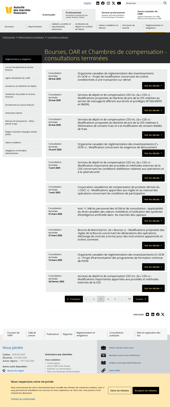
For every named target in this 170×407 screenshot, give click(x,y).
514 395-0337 (15, 357)
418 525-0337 (14, 354)
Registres (67, 334)
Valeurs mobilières (13, 142)
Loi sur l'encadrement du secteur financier (19, 68)
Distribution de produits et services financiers (20, 95)
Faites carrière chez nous (121, 347)
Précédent (76, 300)
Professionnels (9, 37)
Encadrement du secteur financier (19, 105)
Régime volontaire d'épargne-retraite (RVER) (21, 133)
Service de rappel (15, 370)
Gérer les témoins (119, 390)
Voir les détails (154, 86)
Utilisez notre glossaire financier (125, 362)
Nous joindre (13, 347)
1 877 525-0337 (18, 360)
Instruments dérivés (13, 113)
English (87, 3)
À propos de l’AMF (13, 334)
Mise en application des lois (148, 334)
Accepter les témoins (146, 390)
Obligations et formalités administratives (16, 151)
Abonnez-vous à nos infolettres (124, 355)
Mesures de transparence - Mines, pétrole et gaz (20, 122)
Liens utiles (114, 370)
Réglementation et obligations (31, 37)
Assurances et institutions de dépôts (21, 86)
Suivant (142, 300)
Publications (53, 334)
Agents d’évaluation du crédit (17, 78)
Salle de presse (32, 334)
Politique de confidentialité (23, 398)
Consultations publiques (57, 37)
